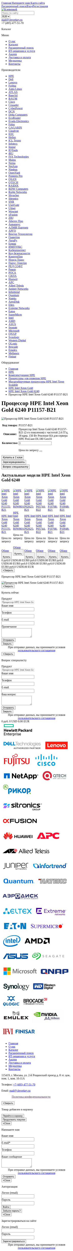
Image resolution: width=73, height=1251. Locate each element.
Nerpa (12, 163)
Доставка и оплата (20, 57)
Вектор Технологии (20, 234)
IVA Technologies (19, 156)
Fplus (12, 124)
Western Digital (17, 340)
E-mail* (5, 1142)
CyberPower (16, 108)
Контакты (14, 63)
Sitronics (13, 198)
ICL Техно (15, 140)
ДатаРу (13, 240)
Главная (13, 1043)
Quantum (14, 295)
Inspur (12, 146)
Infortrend (14, 292)
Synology (14, 337)
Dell (11, 79)
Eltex (11, 304)
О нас (12, 41)
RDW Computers (18, 188)
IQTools (13, 150)
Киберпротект (17, 250)
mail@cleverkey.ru (12, 19)
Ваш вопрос (8, 694)
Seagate (13, 327)
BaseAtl (13, 95)
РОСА (12, 272)
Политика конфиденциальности (31, 1096)
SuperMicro (15, 314)
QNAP (12, 333)
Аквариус (14, 224)
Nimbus (13, 169)
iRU (11, 153)
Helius (12, 137)
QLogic (13, 343)
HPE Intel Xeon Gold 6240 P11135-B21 (7, 524)
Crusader (14, 105)
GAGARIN (15, 127)
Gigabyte (14, 130)
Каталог (13, 44)
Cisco (12, 101)
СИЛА (13, 275)
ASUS (12, 324)
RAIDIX (14, 185)
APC (11, 282)
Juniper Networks (18, 288)
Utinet (12, 208)
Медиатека (15, 60)
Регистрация (40, 6)
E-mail (5, 619)
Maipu (12, 159)
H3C (11, 134)
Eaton (12, 311)
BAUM (13, 98)
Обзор (5, 550)
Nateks (12, 298)
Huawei (13, 279)
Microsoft (14, 330)
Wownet (13, 211)
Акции (13, 54)
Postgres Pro (16, 175)
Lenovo (13, 82)
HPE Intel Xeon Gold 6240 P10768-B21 (53, 524)
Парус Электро (18, 263)
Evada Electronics (19, 121)
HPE (11, 76)
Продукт (6, 598)
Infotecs (13, 143)
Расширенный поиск (21, 47)
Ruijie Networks (18, 192)
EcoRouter (15, 117)
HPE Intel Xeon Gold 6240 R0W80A (18, 520)
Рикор (12, 269)
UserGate (14, 205)
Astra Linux (15, 88)
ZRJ (11, 217)
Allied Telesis (16, 285)
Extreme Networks (19, 308)
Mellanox (14, 353)
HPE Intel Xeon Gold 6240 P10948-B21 (65, 524)
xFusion (13, 214)
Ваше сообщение (11, 1156)
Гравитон (14, 237)
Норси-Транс (16, 259)
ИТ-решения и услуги (22, 50)
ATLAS (13, 92)
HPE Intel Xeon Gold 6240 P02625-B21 (29, 524)
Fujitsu (12, 85)
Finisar (12, 356)
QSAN (12, 179)
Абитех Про (16, 221)
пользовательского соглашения (36, 650)
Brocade (13, 346)
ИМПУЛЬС (15, 246)
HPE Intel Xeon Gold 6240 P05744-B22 (41, 524)
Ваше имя (7, 605)
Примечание (9, 626)
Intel (11, 317)
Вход (30, 6)
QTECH (13, 182)
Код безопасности (19, 253)
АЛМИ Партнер (18, 227)
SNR (11, 201)
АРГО (12, 230)
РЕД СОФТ (16, 266)
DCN (12, 111)
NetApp (13, 166)
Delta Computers (18, 114)
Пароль (5, 1199)
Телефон (6, 612)
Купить (6, 557)
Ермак (12, 243)
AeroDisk (14, 301)
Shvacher (14, 195)
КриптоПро (16, 256)
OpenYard (14, 172)
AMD (12, 321)
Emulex (13, 350)
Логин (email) (9, 1192)
